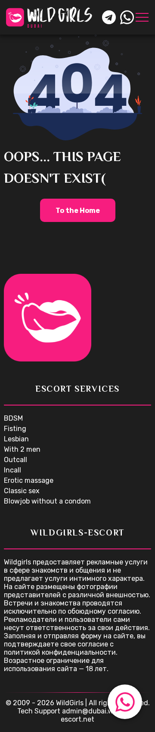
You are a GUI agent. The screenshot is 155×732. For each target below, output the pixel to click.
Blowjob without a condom (47, 501)
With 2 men (22, 449)
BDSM (13, 418)
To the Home (78, 210)
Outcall (15, 460)
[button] (125, 701)
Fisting (15, 429)
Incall (12, 470)
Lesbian (16, 439)
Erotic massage (28, 480)
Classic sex (22, 491)
